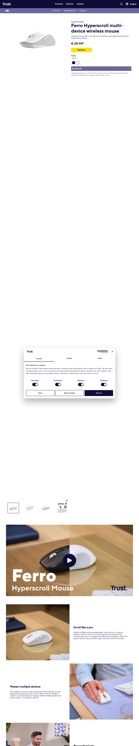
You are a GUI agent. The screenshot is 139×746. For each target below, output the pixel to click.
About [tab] (100, 358)
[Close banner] (112, 351)
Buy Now (81, 50)
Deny (40, 393)
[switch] (58, 384)
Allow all (99, 393)
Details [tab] (69, 358)
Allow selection (69, 393)
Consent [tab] (39, 358)
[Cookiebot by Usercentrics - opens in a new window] (99, 351)
